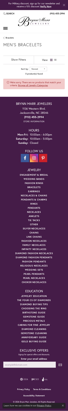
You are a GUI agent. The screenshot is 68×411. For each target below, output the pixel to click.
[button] (8, 14)
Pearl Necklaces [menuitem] (34, 278)
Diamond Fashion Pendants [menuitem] (34, 257)
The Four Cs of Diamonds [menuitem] (34, 300)
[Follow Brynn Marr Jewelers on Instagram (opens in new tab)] (34, 158)
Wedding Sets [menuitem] (34, 269)
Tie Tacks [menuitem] (34, 220)
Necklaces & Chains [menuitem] (34, 195)
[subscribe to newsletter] (60, 365)
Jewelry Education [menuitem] (34, 296)
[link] (57, 14)
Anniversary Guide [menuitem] (34, 337)
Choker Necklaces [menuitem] (34, 282)
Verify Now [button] (45, 6)
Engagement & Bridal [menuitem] (34, 174)
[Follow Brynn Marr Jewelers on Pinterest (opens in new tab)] (43, 158)
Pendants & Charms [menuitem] (34, 199)
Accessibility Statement (34, 395)
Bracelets (10, 37)
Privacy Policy (23, 389)
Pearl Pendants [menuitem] (34, 273)
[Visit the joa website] (45, 379)
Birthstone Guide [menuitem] (34, 312)
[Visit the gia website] (24, 379)
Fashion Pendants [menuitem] (34, 261)
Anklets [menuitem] (34, 216)
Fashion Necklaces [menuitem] (34, 240)
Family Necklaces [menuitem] (34, 245)
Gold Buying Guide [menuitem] (34, 341)
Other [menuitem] (34, 224)
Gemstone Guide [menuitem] (34, 316)
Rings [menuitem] (34, 203)
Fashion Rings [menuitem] (34, 183)
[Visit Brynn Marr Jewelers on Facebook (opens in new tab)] (25, 158)
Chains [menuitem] (34, 232)
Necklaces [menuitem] (34, 212)
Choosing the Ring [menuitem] (34, 308)
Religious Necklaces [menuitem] (34, 265)
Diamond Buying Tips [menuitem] (34, 304)
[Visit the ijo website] (35, 379)
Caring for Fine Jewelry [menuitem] (34, 324)
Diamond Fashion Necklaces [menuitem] (34, 253)
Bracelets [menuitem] (33, 187)
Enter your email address (34, 358)
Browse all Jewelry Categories (33, 85)
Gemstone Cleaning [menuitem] (34, 333)
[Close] (64, 5)
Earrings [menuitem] (34, 191)
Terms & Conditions (42, 389)
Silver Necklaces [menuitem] (34, 228)
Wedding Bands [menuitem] (34, 178)
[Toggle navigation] (5, 28)
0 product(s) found (34, 73)
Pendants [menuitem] (34, 207)
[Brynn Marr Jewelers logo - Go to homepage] (34, 21)
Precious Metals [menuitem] (34, 320)
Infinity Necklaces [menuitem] (34, 249)
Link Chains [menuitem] (34, 236)
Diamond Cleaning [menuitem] (34, 329)
